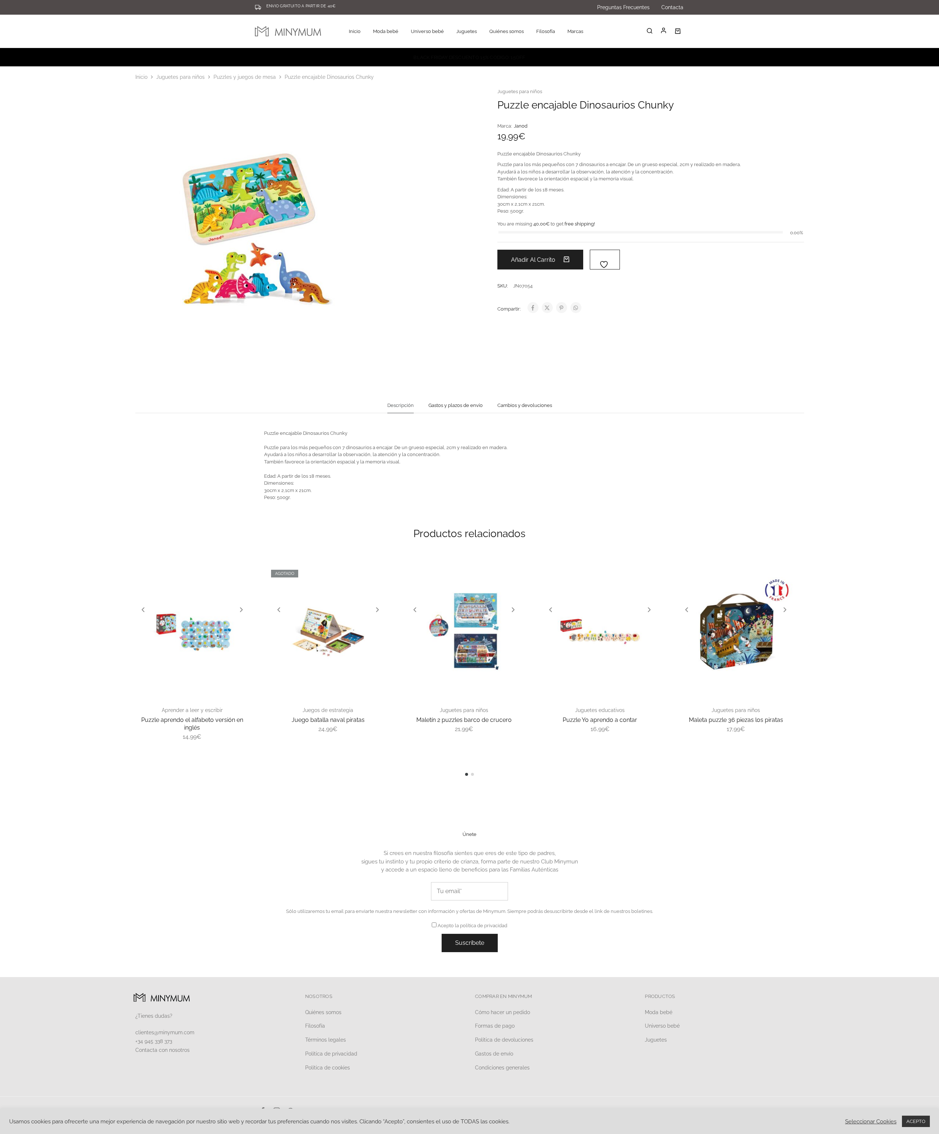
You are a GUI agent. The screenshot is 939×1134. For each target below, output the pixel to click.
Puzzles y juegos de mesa (244, 77)
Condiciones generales (502, 1068)
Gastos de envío (494, 1054)
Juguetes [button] (466, 31)
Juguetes (656, 1040)
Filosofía (545, 31)
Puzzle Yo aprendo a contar (600, 719)
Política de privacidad (331, 1054)
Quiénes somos (506, 31)
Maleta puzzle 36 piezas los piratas (736, 719)
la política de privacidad (481, 925)
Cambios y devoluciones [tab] (524, 405)
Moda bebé (658, 1012)
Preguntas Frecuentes (623, 7)
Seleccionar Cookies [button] (870, 1121)
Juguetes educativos (600, 710)
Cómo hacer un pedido (502, 1012)
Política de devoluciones (504, 1040)
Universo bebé (662, 1026)
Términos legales (325, 1040)
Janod (520, 126)
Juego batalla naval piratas (328, 719)
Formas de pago (495, 1026)
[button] (143, 609)
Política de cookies (327, 1068)
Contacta (672, 7)
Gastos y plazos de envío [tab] (455, 405)
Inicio (355, 31)
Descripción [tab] (400, 405)
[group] (192, 630)
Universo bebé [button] (427, 31)
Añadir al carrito (534, 259)
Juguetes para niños (180, 77)
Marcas (575, 31)
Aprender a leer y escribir (192, 710)
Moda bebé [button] (385, 31)
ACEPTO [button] (915, 1121)
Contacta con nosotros (162, 1050)
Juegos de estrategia (328, 710)
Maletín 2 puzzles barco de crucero (464, 719)
